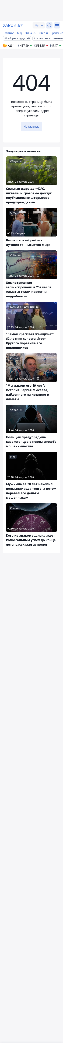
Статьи (43, 33)
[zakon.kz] (13, 25)
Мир (20, 33)
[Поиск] (49, 25)
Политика (8, 33)
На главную (31, 126)
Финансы (31, 33)
